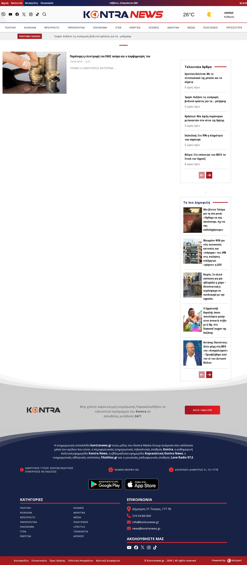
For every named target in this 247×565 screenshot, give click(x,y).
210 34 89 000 (141, 516)
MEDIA (191, 27)
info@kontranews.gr (145, 522)
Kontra (168, 449)
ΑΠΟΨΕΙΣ (78, 536)
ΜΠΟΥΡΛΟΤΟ (51, 27)
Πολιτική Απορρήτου (80, 560)
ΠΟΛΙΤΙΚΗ (10, 27)
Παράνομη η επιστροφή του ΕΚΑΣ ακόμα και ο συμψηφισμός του (110, 56)
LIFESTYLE (79, 526)
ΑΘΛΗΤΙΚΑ (173, 27)
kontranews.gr (100, 445)
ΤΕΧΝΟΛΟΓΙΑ (80, 531)
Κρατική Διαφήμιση (108, 560)
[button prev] (202, 175)
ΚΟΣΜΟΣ (154, 27)
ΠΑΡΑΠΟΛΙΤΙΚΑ (76, 27)
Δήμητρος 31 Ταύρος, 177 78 (151, 509)
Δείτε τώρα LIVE (202, 410)
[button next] (209, 175)
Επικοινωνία (47, 3)
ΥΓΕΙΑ (118, 27)
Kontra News (98, 453)
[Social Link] (3, 14)
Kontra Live (16, 3)
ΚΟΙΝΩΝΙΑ (30, 27)
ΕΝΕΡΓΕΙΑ (135, 27)
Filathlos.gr (109, 457)
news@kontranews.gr (146, 528)
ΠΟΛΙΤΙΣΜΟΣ (210, 27)
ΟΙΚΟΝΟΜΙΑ (100, 27)
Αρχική (4, 3)
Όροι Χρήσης (57, 560)
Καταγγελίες (31, 3)
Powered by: (222, 560)
